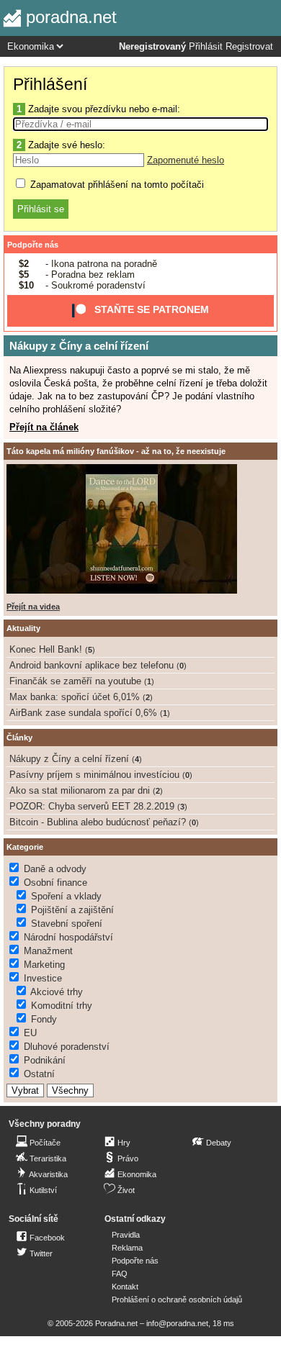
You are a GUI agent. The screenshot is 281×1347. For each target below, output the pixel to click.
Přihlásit (206, 47)
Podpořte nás (32, 244)
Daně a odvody (55, 868)
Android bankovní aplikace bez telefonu (91, 665)
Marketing (44, 964)
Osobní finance (55, 882)
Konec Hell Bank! (45, 649)
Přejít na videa (33, 606)
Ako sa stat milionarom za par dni (79, 790)
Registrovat (249, 47)
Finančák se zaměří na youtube (75, 681)
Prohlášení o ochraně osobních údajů (177, 1299)
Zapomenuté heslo (185, 160)
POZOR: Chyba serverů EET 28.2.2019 (91, 806)
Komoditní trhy (61, 1005)
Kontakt (125, 1286)
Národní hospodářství (68, 937)
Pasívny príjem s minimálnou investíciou (94, 774)
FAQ (120, 1273)
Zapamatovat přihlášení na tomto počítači (115, 184)
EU (30, 1033)
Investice (43, 978)
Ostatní (39, 1074)
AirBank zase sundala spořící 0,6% (83, 712)
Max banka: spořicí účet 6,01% (74, 696)
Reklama (127, 1247)
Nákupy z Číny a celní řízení (78, 346)
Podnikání (45, 1060)
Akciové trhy (56, 992)
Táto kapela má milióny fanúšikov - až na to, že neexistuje (116, 451)
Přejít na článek (44, 427)
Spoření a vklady (66, 896)
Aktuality (23, 628)
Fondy (44, 1019)
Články (19, 737)
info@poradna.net (177, 1323)
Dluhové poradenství (67, 1046)
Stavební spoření (66, 923)
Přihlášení (50, 84)
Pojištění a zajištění (72, 909)
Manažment (48, 950)
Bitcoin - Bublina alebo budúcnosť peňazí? (97, 822)
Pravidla (126, 1234)
